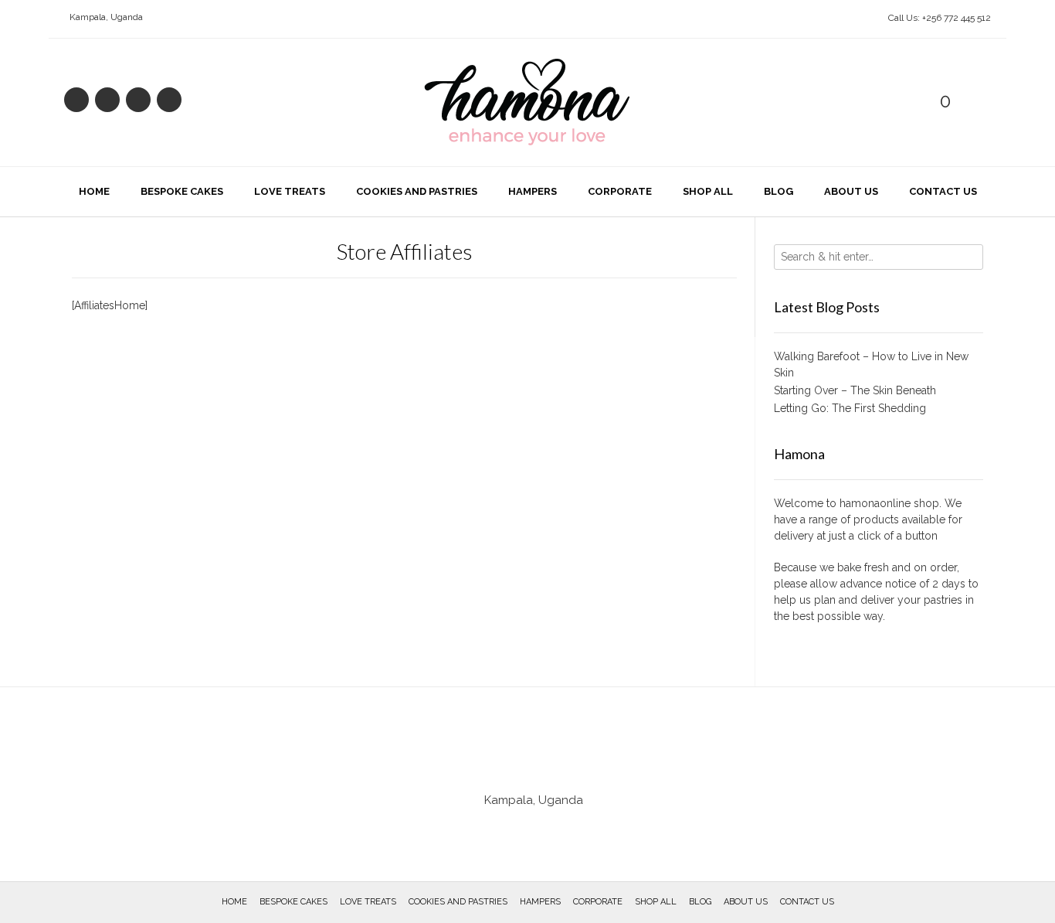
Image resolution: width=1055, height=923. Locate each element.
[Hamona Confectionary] (527, 102)
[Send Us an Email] (76, 99)
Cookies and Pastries (416, 191)
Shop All (708, 191)
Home (94, 191)
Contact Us (943, 191)
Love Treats (289, 191)
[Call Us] (107, 99)
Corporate (620, 191)
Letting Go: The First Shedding (850, 408)
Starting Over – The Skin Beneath (855, 390)
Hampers (532, 191)
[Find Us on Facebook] (138, 99)
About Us (851, 191)
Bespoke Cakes (182, 191)
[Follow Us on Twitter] (169, 99)
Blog (778, 191)
